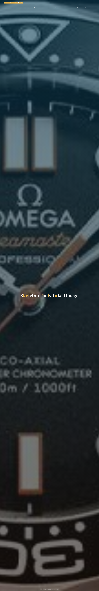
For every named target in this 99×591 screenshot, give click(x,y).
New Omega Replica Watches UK (13, 2)
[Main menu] (96, 2)
